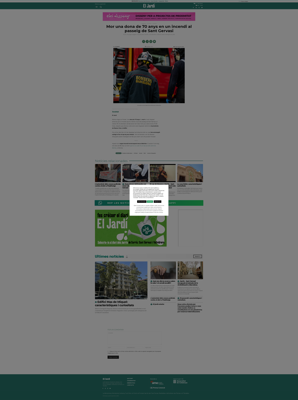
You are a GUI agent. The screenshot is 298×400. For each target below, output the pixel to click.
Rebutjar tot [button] (157, 201)
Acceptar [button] (150, 201)
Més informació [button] (142, 201)
